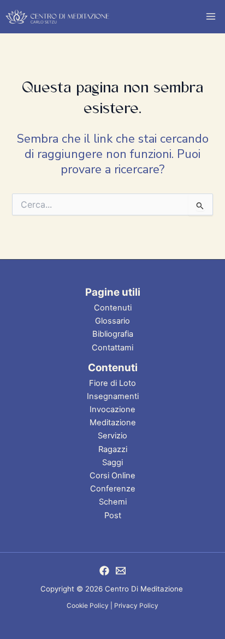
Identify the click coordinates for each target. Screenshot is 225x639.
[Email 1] (121, 571)
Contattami (112, 348)
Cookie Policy (88, 605)
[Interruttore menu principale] (210, 16)
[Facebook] (104, 571)
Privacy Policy (136, 605)
